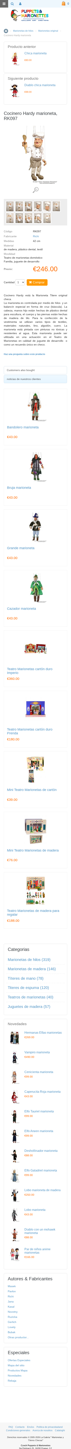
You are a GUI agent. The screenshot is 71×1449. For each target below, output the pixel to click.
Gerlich (12, 1321)
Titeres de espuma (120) (28, 988)
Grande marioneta (20, 548)
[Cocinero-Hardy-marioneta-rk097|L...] (10, 206)
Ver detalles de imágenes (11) (35, 190)
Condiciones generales (18, 1430)
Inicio (6, 31)
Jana (11, 1301)
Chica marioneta (35, 53)
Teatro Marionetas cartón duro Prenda (29, 731)
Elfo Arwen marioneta (38, 1131)
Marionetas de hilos (23, 31)
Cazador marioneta (21, 609)
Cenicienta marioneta (38, 1072)
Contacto (20, 1427)
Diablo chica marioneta (39, 85)
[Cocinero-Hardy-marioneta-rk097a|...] (19, 206)
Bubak (11, 1332)
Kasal (11, 1306)
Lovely (12, 1327)
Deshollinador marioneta (41, 1150)
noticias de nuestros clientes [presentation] (24, 379)
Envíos (30, 1427)
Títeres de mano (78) (26, 978)
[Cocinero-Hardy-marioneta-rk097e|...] (56, 206)
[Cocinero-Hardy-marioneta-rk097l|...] (28, 218)
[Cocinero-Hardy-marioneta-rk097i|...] (10, 218)
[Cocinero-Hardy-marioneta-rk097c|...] (38, 206)
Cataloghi (60, 1430)
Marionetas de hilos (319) (29, 960)
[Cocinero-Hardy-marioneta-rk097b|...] (28, 206)
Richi (36, 236)
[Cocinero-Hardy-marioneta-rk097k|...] (19, 218)
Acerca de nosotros (42, 1430)
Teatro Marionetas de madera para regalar (33, 912)
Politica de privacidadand (50, 1427)
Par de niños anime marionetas (37, 1251)
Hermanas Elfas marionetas (43, 1032)
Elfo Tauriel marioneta (39, 1111)
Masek (12, 1286)
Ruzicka (12, 1316)
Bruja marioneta (19, 488)
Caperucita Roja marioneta (42, 1091)
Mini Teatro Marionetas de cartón (32, 790)
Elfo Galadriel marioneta (40, 1170)
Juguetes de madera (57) (29, 1006)
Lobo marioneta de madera (42, 1190)
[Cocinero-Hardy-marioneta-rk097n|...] (47, 218)
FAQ (11, 1427)
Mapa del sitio (16, 1365)
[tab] (35, 370)
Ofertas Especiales (19, 1360)
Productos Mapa (17, 1370)
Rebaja (12, 1380)
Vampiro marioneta (37, 1052)
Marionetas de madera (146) (32, 969)
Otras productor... (18, 1337)
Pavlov (12, 1291)
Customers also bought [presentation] (21, 370)
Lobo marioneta (34, 1209)
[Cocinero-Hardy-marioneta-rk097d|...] (47, 206)
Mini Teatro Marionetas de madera (33, 850)
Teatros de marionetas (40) (30, 997)
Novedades (14, 1375)
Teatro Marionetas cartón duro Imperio (29, 671)
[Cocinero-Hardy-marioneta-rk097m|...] (38, 218)
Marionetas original (48, 31)
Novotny (13, 1311)
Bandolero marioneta (23, 427)
